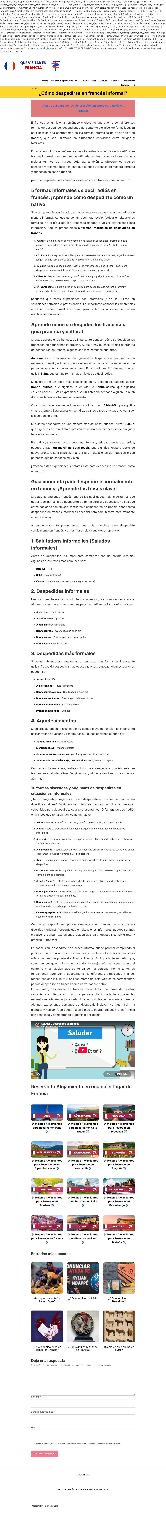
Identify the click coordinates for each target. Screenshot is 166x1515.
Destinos (124, 85)
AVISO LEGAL (83, 1475)
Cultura (103, 80)
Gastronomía (128, 80)
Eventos (114, 80)
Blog (94, 80)
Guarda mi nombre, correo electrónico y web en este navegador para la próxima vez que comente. (77, 1444)
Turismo (85, 80)
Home (45, 80)
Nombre (36, 1397)
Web (33, 1427)
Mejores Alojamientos (62, 80)
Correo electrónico (43, 1412)
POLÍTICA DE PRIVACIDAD (81, 1489)
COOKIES (62, 1489)
